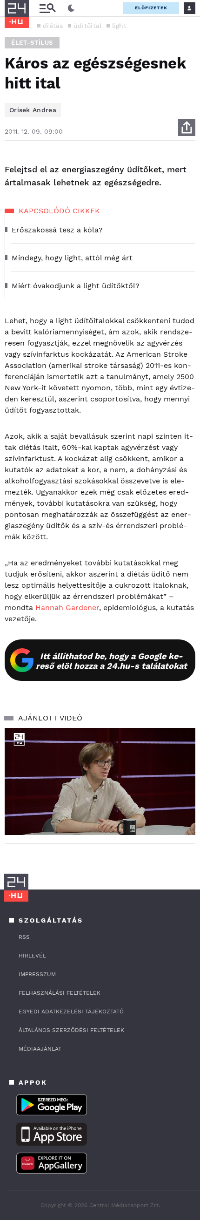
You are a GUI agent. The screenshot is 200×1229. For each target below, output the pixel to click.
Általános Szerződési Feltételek (71, 1030)
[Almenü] (47, 8)
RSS (24, 937)
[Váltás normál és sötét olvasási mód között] (71, 8)
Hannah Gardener (67, 607)
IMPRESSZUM (37, 974)
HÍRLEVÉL (32, 955)
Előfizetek (151, 7)
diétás (53, 25)
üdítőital (87, 25)
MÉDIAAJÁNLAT (40, 1049)
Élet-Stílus (32, 42)
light (119, 25)
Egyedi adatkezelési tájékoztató (71, 1011)
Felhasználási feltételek (59, 993)
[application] (100, 781)
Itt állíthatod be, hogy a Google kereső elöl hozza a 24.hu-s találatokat (111, 661)
